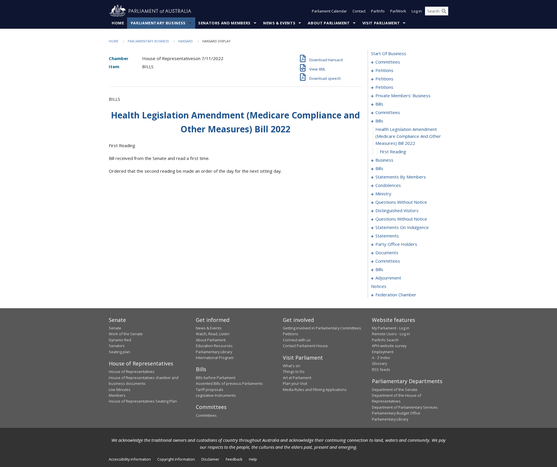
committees (387, 62)
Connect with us (297, 339)
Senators (117, 345)
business (384, 160)
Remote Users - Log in (391, 333)
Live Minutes (120, 389)
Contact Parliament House (305, 345)
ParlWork (398, 11)
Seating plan (119, 351)
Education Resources (214, 345)
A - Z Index (381, 357)
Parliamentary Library (214, 351)
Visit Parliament (381, 23)
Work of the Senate (126, 333)
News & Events (279, 23)
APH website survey (389, 345)
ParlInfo (378, 11)
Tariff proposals (209, 389)
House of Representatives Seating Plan (143, 401)
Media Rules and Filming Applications (315, 389)
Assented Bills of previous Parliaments (229, 383)
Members (117, 395)
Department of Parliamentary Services (405, 407)
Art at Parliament (297, 377)
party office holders (396, 244)
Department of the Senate (394, 389)
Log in (417, 11)
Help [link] (253, 459)
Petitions (290, 333)
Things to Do (294, 371)
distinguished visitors (397, 210)
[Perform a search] (444, 11)
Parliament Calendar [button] (329, 11)
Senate (115, 328)
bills (379, 104)
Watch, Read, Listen (212, 333)
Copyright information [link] (176, 459)
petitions (384, 70)
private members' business (403, 95)
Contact (359, 11)
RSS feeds (381, 369)
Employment (382, 351)
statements (387, 236)
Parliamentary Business (158, 23)
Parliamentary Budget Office (396, 413)
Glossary (379, 363)
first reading (393, 151)
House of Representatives (132, 371)
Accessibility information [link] (130, 459)
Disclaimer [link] (210, 459)
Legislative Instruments (216, 395)
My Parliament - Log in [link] (390, 328)
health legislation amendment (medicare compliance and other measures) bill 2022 (408, 136)
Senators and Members (224, 23)
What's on (291, 365)
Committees (206, 415)
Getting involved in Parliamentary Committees (322, 328)
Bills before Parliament (215, 377)
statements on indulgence (402, 227)
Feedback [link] (234, 459)
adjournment (388, 278)
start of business (388, 53)
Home (118, 23)
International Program (215, 357)
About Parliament (329, 23)
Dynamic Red (120, 339)
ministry (383, 193)
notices (378, 286)
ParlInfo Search (385, 339)
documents (386, 252)
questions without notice (401, 202)
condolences (388, 185)
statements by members (400, 177)
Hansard (185, 41)
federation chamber (395, 294)
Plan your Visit (295, 383)
